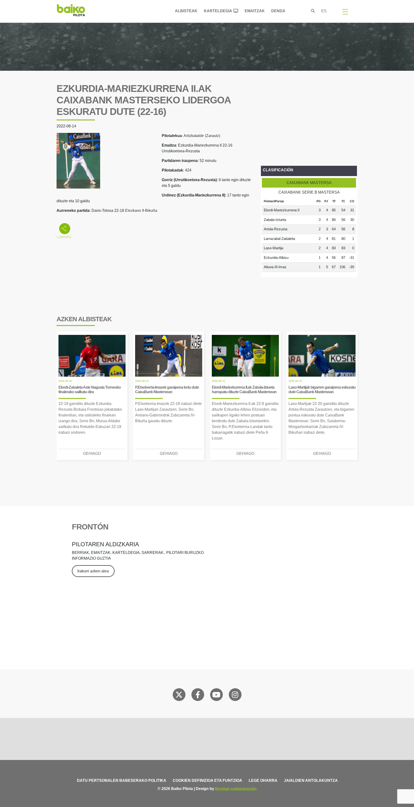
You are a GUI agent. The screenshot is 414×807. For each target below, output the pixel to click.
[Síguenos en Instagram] (235, 695)
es (324, 11)
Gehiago (92, 453)
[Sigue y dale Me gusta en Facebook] (198, 695)
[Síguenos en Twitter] (179, 695)
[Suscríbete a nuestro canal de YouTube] (216, 695)
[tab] (309, 183)
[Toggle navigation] (345, 11)
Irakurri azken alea (93, 571)
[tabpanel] (309, 234)
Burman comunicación (236, 789)
